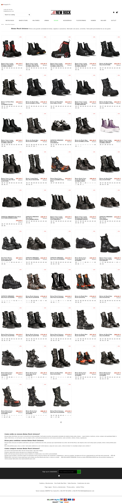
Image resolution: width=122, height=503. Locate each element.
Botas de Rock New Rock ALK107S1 (81, 297)
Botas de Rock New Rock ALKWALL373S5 (106, 102)
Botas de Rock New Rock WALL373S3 (56, 102)
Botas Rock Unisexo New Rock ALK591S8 (32, 297)
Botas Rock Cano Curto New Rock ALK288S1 (80, 374)
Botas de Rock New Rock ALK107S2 (106, 297)
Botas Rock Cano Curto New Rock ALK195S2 (31, 412)
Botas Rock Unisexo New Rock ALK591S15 (8, 477)
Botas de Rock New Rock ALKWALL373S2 (82, 141)
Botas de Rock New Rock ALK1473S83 (32, 141)
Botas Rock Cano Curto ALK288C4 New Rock (57, 180)
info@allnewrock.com (9, 11)
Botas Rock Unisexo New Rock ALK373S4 (32, 335)
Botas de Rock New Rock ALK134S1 (56, 373)
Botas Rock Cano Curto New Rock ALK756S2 (31, 478)
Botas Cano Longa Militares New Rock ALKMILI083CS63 (81, 103)
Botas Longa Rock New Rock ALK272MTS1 (32, 445)
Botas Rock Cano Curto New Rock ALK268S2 (80, 259)
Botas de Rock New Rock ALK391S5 (106, 406)
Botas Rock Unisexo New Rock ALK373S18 (8, 444)
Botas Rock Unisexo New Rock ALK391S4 (81, 411)
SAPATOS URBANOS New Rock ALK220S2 (7, 297)
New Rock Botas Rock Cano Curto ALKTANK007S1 (6, 259)
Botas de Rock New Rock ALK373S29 (106, 179)
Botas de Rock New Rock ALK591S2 (106, 335)
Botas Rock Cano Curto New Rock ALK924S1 (6, 374)
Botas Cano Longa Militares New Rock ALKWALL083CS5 (7, 141)
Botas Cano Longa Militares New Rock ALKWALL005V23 (106, 141)
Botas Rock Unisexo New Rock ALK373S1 (7, 335)
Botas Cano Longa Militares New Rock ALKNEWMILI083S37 (81, 218)
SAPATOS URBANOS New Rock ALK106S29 (57, 258)
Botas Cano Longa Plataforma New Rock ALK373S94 (8, 180)
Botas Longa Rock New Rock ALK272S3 (32, 179)
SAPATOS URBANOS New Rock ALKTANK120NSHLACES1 (11, 217)
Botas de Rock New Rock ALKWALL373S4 (33, 102)
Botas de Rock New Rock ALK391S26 (81, 444)
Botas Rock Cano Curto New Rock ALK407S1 (31, 374)
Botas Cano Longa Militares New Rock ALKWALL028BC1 (7, 65)
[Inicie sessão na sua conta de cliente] (114, 12)
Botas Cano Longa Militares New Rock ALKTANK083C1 (56, 218)
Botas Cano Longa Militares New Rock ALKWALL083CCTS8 (32, 65)
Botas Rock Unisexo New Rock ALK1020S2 (57, 411)
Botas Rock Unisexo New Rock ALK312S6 (57, 297)
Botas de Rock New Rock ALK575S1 (81, 335)
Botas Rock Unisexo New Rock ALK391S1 (57, 335)
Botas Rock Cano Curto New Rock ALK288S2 (105, 374)
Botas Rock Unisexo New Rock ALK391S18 (57, 444)
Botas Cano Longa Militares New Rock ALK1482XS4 (106, 259)
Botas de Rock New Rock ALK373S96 (106, 64)
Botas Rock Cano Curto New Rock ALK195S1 (6, 412)
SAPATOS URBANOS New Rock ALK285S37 (33, 258)
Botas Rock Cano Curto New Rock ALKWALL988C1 (80, 180)
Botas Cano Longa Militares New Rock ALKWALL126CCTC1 (56, 65)
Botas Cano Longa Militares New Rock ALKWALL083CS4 (81, 65)
